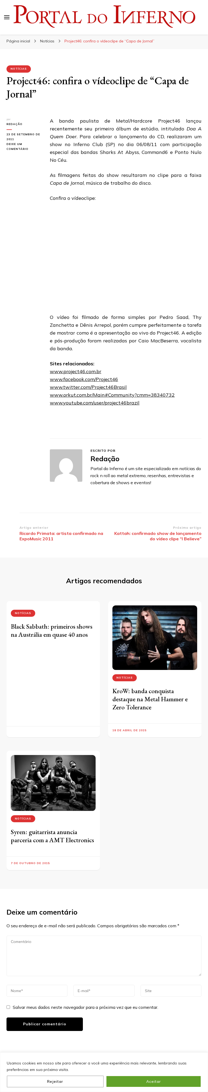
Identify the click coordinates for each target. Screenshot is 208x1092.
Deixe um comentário (24, 146)
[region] (104, 1072)
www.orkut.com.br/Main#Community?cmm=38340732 (112, 395)
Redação (14, 124)
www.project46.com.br (75, 371)
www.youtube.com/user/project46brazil (94, 403)
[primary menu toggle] (6, 17)
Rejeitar (55, 1081)
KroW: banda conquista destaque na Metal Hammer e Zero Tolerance (150, 699)
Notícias (19, 68)
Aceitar (153, 1081)
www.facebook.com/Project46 (84, 379)
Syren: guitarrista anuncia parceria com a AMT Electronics (52, 836)
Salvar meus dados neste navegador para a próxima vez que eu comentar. (85, 1007)
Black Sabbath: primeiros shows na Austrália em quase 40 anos (51, 630)
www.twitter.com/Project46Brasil (88, 387)
